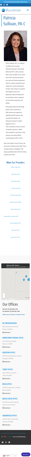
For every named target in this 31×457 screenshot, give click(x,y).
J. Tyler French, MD (15, 188)
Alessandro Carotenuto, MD (11, 216)
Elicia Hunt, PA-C (15, 230)
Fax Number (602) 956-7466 (11, 311)
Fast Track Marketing (19, 436)
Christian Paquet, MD (15, 195)
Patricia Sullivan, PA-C (15, 223)
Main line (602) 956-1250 (10, 309)
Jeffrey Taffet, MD (15, 167)
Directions (7, 332)
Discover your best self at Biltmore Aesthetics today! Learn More (15, 2)
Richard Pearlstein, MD (15, 202)
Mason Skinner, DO (15, 209)
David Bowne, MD (15, 181)
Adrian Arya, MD (15, 174)
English (7, 455)
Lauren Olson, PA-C (15, 237)
